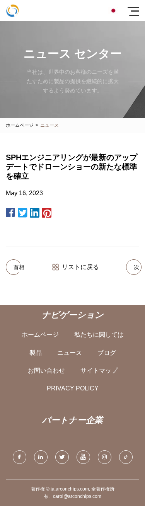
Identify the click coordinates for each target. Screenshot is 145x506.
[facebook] (19, 457)
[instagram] (104, 457)
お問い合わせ (46, 370)
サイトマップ (99, 370)
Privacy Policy (73, 388)
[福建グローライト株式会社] (12, 10)
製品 (35, 352)
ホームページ (20, 125)
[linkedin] (41, 457)
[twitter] (62, 457)
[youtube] (83, 457)
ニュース (69, 352)
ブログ (106, 352)
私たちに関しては (99, 334)
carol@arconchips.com (77, 496)
